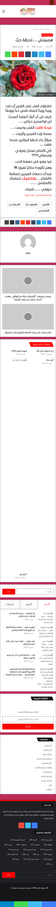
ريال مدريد (13, 849)
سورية (47, 854)
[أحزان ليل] (14, 465)
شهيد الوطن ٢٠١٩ (19, 351)
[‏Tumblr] (28, 54)
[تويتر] (41, 54)
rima (47, 47)
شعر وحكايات (37, 29)
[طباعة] (7, 222)
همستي (43, 211)
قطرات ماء (30, 204)
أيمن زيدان (46, 840)
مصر (15, 859)
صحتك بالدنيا (46, 781)
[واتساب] (8, 54)
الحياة (33, 840)
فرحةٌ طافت (43, 127)
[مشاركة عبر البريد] (12, 222)
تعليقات (10, 604)
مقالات (49, 790)
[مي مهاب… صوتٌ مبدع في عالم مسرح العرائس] (45, 646)
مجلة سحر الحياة (31, 859)
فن (36, 854)
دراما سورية (46, 849)
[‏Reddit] (14, 54)
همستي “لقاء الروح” (34, 195)
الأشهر (29, 604)
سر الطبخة (47, 772)
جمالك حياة (47, 754)
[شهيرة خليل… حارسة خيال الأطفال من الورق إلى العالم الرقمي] (45, 632)
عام (50, 785)
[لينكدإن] (35, 54)
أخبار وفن (48, 746)
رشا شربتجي (29, 849)
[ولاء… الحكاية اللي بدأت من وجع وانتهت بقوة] (45, 660)
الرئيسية (48, 29)
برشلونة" (21, 845)
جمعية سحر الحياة (44, 759)
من (49, 864)
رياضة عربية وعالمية (43, 768)
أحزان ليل (23, 574)
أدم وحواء (47, 750)
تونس (8, 845)
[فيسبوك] (48, 54)
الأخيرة (47, 604)
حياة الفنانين (47, 763)
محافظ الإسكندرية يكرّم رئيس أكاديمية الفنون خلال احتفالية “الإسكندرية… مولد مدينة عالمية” (20, 672)
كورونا (47, 859)
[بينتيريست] (21, 54)
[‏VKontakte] (17, 222)
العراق (48, 845)
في (25, 854)
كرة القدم (12, 854)
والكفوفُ (29, 178)
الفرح (45, 204)
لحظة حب (14, 204)
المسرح (35, 845)
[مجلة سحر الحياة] (28, 11)
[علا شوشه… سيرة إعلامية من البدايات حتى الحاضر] (45, 618)
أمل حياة (50, 360)
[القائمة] (3, 12)
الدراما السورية (17, 840)
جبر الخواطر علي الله (45, 351)
